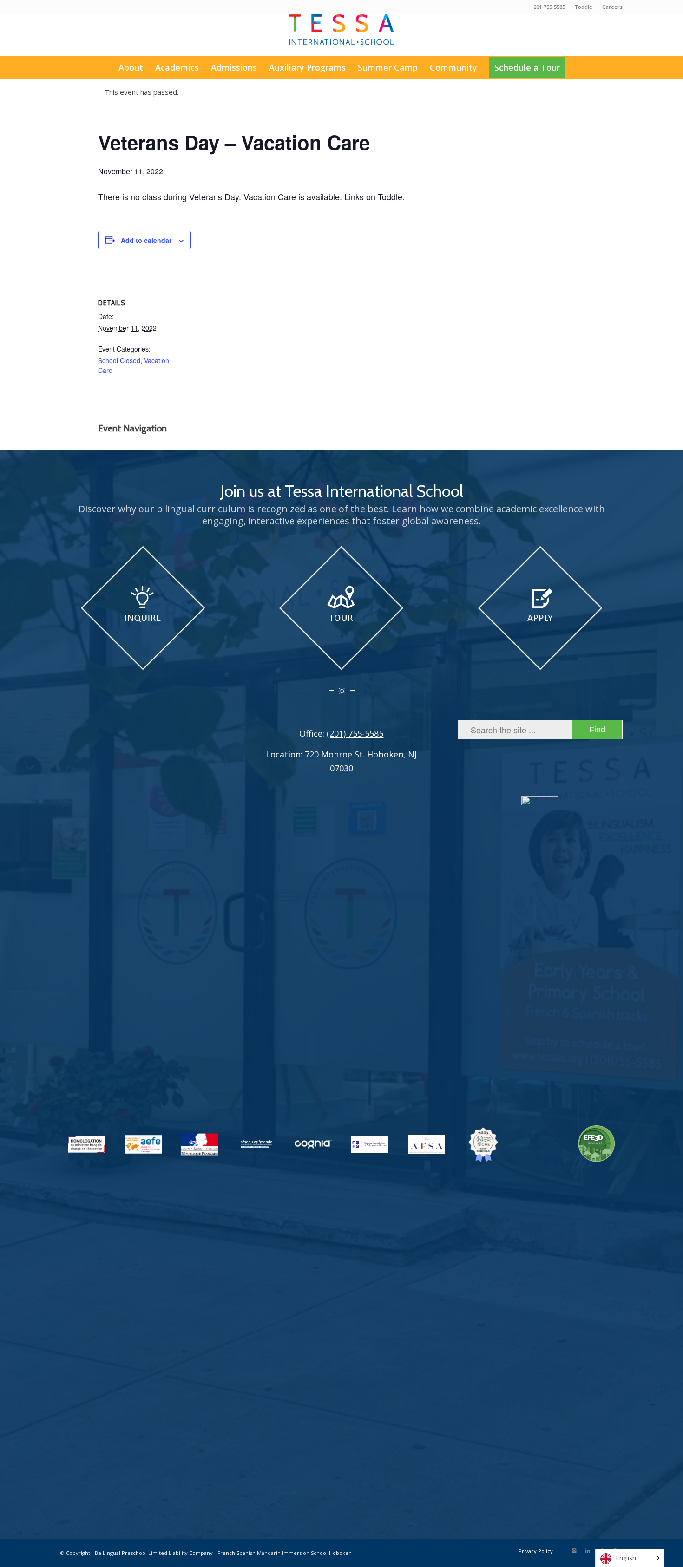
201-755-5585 (549, 6)
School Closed (119, 360)
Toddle (583, 6)
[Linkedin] (588, 1551)
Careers (612, 6)
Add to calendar (146, 240)
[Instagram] (574, 1551)
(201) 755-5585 (355, 733)
